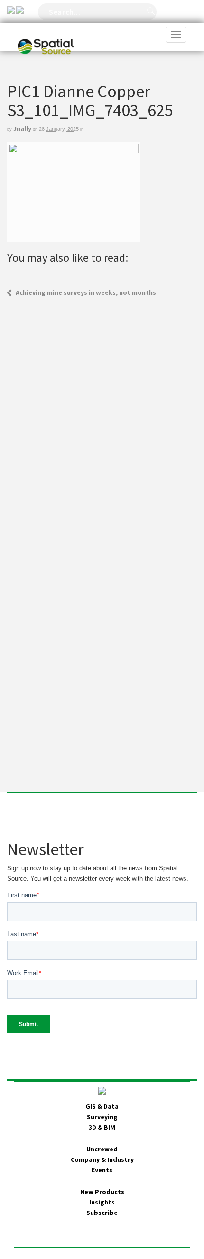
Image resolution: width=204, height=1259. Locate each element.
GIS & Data (102, 1106)
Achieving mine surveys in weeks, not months (86, 292)
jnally (22, 128)
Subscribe (102, 1212)
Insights (102, 1202)
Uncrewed (102, 1149)
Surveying (102, 1117)
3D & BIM (102, 1127)
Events (102, 1170)
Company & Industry (102, 1159)
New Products (102, 1191)
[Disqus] (102, 416)
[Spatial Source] (45, 34)
